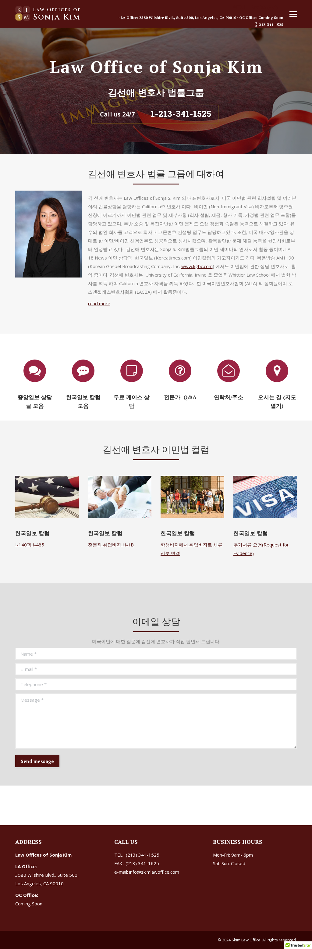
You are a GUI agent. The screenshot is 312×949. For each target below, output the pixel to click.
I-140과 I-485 (29, 545)
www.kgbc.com (197, 266)
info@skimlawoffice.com (154, 872)
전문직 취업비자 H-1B (111, 545)
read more (99, 303)
